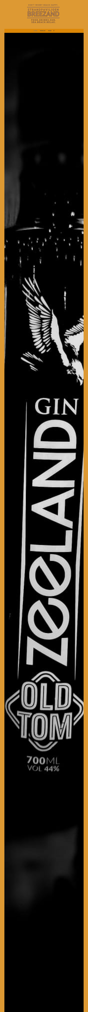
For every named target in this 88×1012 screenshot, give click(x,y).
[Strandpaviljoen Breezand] (44, 28)
